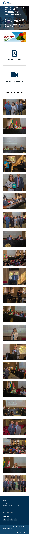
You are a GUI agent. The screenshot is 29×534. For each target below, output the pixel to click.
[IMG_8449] (14, 133)
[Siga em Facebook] (8, 519)
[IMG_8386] (14, 209)
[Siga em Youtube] (4, 519)
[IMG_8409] (14, 303)
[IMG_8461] (14, 246)
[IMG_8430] (14, 322)
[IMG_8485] (14, 359)
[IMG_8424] (14, 152)
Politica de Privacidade (21, 532)
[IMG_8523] (14, 378)
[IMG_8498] (14, 472)
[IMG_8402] (14, 171)
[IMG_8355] (14, 227)
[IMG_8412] (14, 453)
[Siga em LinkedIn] (15, 519)
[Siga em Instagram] (11, 519)
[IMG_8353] (14, 115)
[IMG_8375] (14, 284)
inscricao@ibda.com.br (8, 512)
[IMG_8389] (14, 190)
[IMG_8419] (14, 416)
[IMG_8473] (14, 340)
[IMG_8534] (14, 434)
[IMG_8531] (14, 491)
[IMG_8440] (14, 397)
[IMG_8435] (14, 265)
